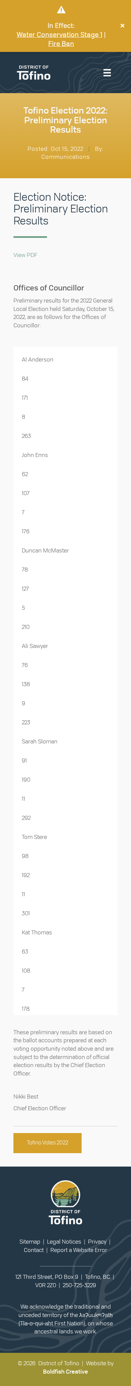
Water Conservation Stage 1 (59, 35)
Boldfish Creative (65, 1372)
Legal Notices (64, 1242)
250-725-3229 (79, 1285)
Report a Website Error (78, 1250)
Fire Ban (61, 44)
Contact (34, 1250)
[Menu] (107, 72)
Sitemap (29, 1242)
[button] (123, 26)
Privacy (97, 1242)
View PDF (25, 255)
